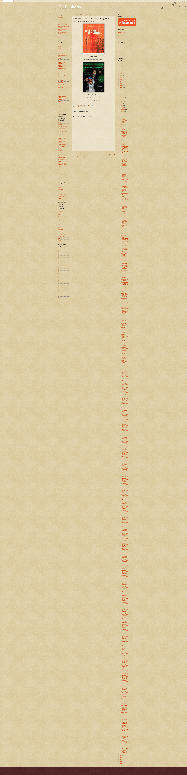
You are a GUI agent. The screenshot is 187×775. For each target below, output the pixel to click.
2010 (121, 761)
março (122, 107)
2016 (121, 83)
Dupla (59, 73)
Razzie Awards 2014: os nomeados (124, 299)
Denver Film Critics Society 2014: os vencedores (124, 362)
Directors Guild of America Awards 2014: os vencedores (124, 181)
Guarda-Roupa (61, 92)
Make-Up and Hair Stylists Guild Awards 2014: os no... (124, 207)
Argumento (60, 78)
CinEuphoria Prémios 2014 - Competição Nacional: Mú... (124, 415)
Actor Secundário (62, 68)
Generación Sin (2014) (124, 226)
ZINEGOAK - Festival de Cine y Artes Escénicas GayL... (124, 175)
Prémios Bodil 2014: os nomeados (124, 713)
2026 (121, 63)
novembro (123, 91)
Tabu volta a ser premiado (124, 271)
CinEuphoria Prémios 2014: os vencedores (124, 367)
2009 (121, 763)
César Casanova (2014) (124, 194)
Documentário (61, 48)
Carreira (60, 211)
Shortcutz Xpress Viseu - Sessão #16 (124, 200)
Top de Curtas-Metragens (61, 107)
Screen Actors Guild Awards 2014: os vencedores (124, 255)
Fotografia (60, 82)
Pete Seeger (123, 157)
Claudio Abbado (124, 251)
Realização (60, 53)
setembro (123, 95)
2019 (121, 77)
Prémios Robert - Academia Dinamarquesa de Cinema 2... (124, 169)
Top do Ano (60, 105)
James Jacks (123, 235)
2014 (121, 87)
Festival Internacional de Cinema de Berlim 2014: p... (124, 319)
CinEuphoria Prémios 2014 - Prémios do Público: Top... (124, 693)
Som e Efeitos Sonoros (63, 89)
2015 (121, 85)
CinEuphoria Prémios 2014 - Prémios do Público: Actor (124, 671)
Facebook (60, 17)
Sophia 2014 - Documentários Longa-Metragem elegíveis (124, 349)
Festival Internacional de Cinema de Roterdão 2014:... (124, 213)
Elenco (59, 72)
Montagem (60, 80)
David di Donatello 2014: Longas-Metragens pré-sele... (124, 284)
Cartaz (59, 101)
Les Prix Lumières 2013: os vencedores (124, 242)
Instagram (60, 19)
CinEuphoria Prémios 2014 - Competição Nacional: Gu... (124, 442)
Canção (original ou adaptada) (62, 87)
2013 (121, 755)
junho (122, 101)
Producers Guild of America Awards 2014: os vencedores (124, 247)
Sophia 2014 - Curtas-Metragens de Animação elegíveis (124, 336)
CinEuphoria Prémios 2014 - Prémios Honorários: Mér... (124, 655)
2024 (121, 67)
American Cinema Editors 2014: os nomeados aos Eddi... (124, 709)
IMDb (59, 20)
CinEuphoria (69, 7)
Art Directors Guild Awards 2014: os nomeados (124, 722)
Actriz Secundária (62, 70)
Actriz (59, 60)
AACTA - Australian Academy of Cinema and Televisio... (124, 221)
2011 (121, 759)
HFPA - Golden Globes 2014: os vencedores (124, 700)
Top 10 (59, 240)
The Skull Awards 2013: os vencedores (124, 304)
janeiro (122, 111)
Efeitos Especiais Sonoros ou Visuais (62, 164)
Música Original (61, 84)
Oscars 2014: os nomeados (124, 280)
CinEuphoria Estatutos (63, 22)
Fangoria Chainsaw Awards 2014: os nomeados (124, 275)
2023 (121, 69)
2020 (121, 75)
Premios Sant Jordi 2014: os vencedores (124, 164)
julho (122, 99)
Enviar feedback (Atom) (82, 156)
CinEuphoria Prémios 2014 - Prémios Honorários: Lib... (124, 648)
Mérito (59, 214)
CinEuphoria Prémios (62, 24)
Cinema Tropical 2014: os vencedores (124, 136)
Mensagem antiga (110, 154)
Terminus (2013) (124, 217)
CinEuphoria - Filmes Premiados (62, 30)
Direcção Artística (62, 91)
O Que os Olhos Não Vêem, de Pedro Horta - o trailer (124, 289)
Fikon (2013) (123, 696)
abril (122, 105)
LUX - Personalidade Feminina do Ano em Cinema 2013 (124, 261)
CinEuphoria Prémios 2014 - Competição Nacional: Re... (124, 399)
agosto (122, 97)
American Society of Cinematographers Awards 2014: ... (124, 736)
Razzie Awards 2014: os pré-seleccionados (124, 747)
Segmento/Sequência (62, 99)
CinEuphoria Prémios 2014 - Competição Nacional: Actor (124, 377)
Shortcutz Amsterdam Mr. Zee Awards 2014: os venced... (124, 312)
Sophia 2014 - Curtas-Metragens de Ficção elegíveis (124, 330)
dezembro (123, 89)
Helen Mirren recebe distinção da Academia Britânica (124, 120)
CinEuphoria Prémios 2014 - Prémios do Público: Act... (124, 682)
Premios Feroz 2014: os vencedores (124, 160)
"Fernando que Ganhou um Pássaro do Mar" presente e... (124, 231)
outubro (122, 93)
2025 (121, 65)
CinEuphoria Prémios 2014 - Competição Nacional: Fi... (124, 474)
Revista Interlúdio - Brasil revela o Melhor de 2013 (124, 238)
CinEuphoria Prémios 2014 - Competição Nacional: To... (124, 490)
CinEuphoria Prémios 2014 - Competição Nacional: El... (124, 480)
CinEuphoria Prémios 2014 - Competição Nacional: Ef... (124, 463)
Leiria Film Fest (121, 32)
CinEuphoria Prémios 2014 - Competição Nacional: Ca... (124, 458)
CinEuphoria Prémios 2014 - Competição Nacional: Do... (124, 469)
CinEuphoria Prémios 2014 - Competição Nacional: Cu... (124, 420)
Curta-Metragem (61, 51)
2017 (121, 81)
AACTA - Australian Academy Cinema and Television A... (124, 127)
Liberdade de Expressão (63, 213)
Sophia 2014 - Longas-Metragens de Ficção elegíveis (124, 356)
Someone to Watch (62, 216)
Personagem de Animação (61, 76)
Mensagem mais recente (79, 154)
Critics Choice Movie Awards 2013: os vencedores (124, 267)
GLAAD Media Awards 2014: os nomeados (124, 132)
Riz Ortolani (123, 196)
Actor (59, 58)
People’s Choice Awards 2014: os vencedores (124, 718)
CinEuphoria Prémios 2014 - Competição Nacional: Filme (124, 372)
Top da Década (61, 110)
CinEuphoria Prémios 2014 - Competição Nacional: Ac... (124, 382)
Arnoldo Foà (123, 703)
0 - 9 (59, 297)
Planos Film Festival (122, 38)
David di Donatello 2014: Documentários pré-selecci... (124, 153)
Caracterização (61, 94)
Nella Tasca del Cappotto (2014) (124, 308)
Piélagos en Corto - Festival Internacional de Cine (122, 35)
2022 (121, 71)
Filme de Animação (62, 50)
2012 (121, 757)
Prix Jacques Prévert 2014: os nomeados (124, 751)
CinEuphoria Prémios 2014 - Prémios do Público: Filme (124, 660)
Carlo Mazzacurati (124, 203)
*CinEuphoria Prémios (82, 106)
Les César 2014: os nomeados (124, 115)
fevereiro (123, 109)
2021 (121, 73)
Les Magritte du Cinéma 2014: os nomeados (124, 324)
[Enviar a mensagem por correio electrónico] (93, 105)
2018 (121, 79)
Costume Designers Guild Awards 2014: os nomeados (124, 742)
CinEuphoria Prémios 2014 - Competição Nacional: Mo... (124, 453)
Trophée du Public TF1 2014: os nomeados (124, 731)
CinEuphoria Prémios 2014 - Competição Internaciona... (124, 501)
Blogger (101, 772)
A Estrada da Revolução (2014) (123, 190)
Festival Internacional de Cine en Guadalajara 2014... (124, 142)
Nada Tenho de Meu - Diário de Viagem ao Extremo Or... (124, 295)
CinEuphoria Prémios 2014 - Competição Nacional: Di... (124, 447)
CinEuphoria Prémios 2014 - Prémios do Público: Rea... (124, 666)
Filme (59, 46)
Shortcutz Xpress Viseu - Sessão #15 (124, 726)
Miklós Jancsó (124, 112)
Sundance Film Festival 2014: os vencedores (124, 186)
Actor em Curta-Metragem (61, 63)
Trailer (59, 103)
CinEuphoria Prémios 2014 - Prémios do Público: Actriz (124, 677)
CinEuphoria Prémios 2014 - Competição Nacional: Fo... (124, 409)
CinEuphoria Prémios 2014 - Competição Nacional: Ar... (124, 404)
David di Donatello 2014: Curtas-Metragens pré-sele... (124, 148)
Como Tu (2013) (124, 705)
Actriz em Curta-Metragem (61, 66)
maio (122, 103)
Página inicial (95, 154)
